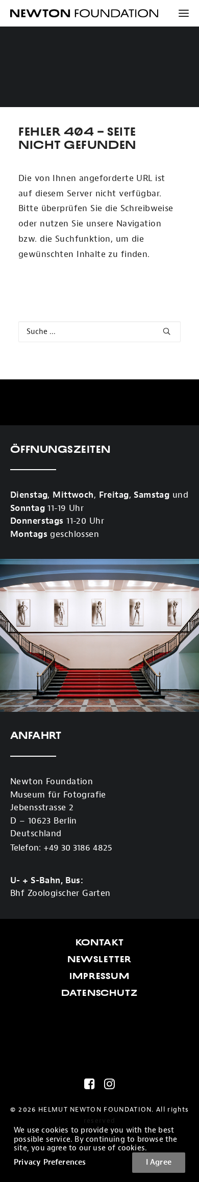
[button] (179, 13)
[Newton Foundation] (84, 13)
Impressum (99, 976)
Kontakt (100, 942)
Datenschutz (99, 993)
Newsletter (99, 959)
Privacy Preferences (50, 1162)
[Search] (99, 331)
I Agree (158, 1162)
